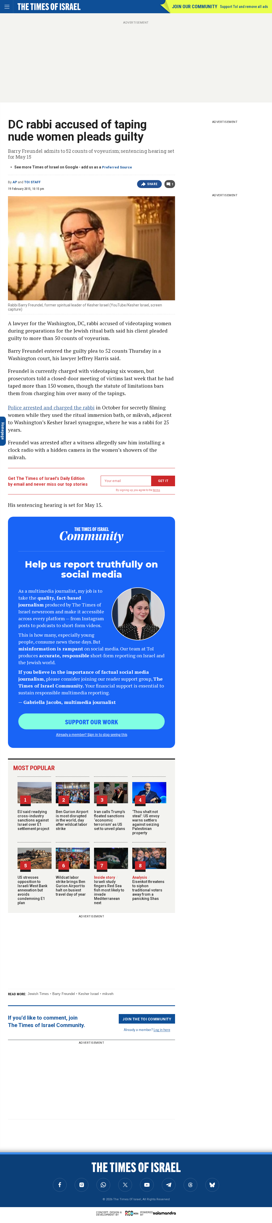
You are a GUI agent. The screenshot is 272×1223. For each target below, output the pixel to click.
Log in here (162, 1029)
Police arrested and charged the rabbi (51, 407)
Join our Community (194, 6)
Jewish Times (38, 994)
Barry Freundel (63, 994)
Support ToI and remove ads (244, 7)
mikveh (107, 994)
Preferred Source (117, 167)
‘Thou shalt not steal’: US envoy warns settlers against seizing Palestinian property (145, 822)
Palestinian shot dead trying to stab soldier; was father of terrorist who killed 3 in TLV (54, 1169)
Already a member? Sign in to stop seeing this (91, 734)
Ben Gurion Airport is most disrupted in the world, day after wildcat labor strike (72, 820)
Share (152, 184)
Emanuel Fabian (48, 1185)
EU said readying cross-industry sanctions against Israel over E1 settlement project (33, 820)
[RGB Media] (132, 1213)
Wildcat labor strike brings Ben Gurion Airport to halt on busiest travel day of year (71, 885)
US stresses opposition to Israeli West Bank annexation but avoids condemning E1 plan (32, 890)
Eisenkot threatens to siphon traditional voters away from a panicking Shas (148, 888)
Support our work (91, 722)
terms (156, 490)
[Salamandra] (164, 1213)
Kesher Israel (88, 994)
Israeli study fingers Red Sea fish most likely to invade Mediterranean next (109, 890)
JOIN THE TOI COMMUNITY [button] (147, 1018)
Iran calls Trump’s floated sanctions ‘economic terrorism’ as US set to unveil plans (109, 820)
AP (14, 182)
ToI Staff (32, 182)
